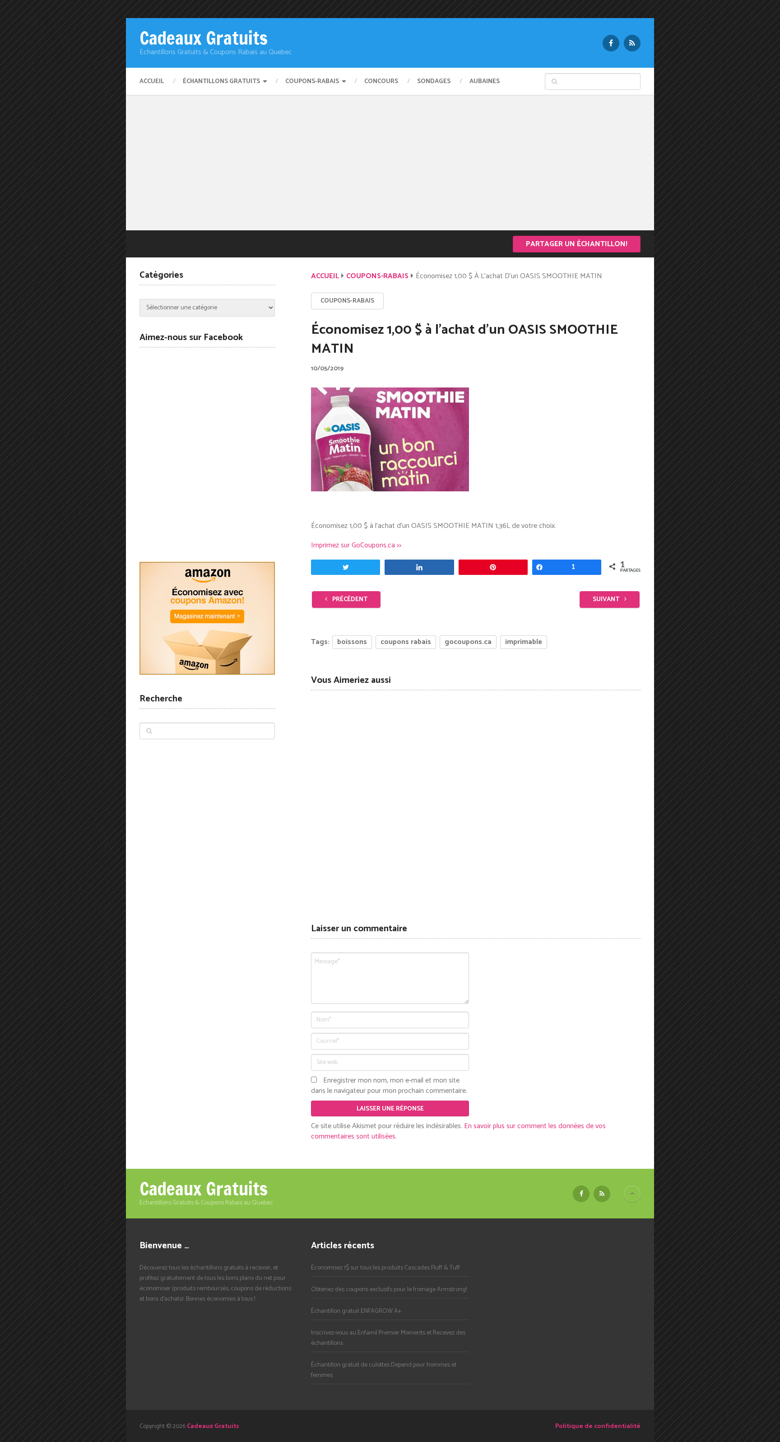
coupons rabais (406, 642)
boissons (352, 642)
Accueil (151, 81)
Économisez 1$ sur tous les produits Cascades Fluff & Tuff (385, 1268)
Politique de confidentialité (598, 1426)
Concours (381, 81)
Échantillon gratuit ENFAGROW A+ (356, 1311)
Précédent (349, 599)
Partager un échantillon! (576, 244)
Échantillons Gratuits (221, 81)
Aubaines (484, 81)
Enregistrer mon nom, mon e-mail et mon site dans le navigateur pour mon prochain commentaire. (389, 1085)
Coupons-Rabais (312, 81)
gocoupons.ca (468, 642)
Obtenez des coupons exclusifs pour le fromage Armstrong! (389, 1289)
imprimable (523, 642)
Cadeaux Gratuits (203, 38)
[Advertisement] (390, 162)
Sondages (433, 81)
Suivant (607, 599)
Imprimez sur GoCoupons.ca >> (356, 545)
